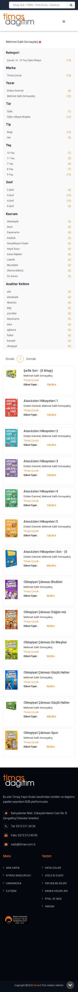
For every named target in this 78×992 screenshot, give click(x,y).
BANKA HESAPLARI (56, 890)
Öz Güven (39, 276)
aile (39, 291)
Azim (39, 227)
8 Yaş (39, 169)
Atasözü (39, 302)
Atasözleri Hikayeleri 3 (41, 461)
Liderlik (39, 259)
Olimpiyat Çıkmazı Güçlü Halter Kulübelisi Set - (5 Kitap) (47, 705)
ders (39, 324)
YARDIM (49, 906)
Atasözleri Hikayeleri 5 (41, 521)
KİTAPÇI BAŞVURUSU (18, 875)
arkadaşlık (39, 297)
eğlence (39, 330)
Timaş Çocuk (39, 75)
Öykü (39, 111)
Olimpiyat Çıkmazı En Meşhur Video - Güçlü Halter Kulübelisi (46, 644)
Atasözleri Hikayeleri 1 (41, 401)
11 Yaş (39, 158)
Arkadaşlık (39, 221)
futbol (39, 335)
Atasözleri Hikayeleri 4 (41, 491)
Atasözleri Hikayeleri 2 (41, 431)
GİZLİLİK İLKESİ (54, 875)
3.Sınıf (39, 195)
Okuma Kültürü (39, 270)
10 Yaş (39, 152)
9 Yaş (39, 174)
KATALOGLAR (53, 867)
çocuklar (39, 313)
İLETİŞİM (11, 890)
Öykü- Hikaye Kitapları (39, 116)
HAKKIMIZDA (13, 883)
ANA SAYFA (13, 867)
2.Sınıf (39, 190)
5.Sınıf (39, 206)
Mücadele (39, 265)
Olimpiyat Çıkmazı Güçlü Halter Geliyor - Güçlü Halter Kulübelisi (47, 675)
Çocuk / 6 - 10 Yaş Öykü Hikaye (39, 60)
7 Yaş (39, 163)
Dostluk (39, 238)
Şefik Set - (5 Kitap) (38, 371)
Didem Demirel (39, 90)
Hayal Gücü (39, 248)
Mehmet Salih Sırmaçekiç (39, 96)
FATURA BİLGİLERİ (56, 883)
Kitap (39, 132)
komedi (39, 340)
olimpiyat (39, 346)
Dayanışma (39, 232)
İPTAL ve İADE (53, 898)
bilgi (39, 308)
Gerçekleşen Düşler (39, 243)
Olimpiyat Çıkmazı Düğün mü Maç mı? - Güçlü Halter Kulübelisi (48, 614)
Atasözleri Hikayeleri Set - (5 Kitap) (45, 554)
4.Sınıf (39, 200)
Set (39, 137)
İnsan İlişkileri (39, 254)
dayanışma (39, 318)
